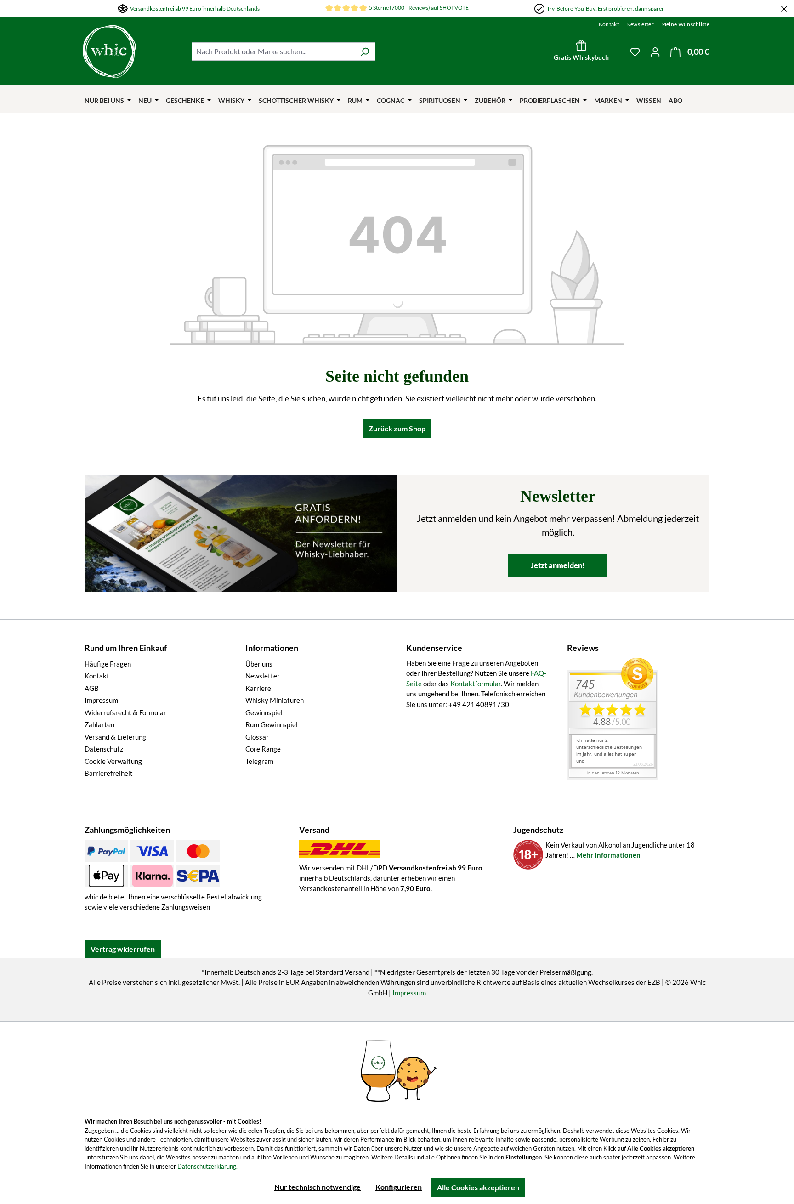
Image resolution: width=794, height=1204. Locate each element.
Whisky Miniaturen (274, 700)
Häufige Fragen (108, 664)
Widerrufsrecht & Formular (125, 712)
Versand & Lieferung (115, 737)
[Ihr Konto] (655, 51)
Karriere (258, 688)
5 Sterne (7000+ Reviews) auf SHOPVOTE (419, 7)
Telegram (259, 761)
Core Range (263, 749)
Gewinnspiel (264, 712)
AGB (92, 688)
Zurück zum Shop (397, 428)
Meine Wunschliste (685, 24)
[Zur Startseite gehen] (132, 51)
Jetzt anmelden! (558, 565)
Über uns (258, 664)
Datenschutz (104, 749)
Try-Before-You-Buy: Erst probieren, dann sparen (606, 8)
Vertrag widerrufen (123, 948)
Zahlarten (99, 724)
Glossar (257, 737)
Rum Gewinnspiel (271, 724)
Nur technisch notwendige (317, 1186)
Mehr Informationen (608, 855)
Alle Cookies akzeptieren (478, 1187)
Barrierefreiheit (109, 773)
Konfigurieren (398, 1186)
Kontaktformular (475, 683)
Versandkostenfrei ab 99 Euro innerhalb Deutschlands (195, 8)
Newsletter (640, 24)
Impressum (101, 700)
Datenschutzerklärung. (207, 1166)
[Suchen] (364, 51)
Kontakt (609, 24)
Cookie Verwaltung (113, 761)
